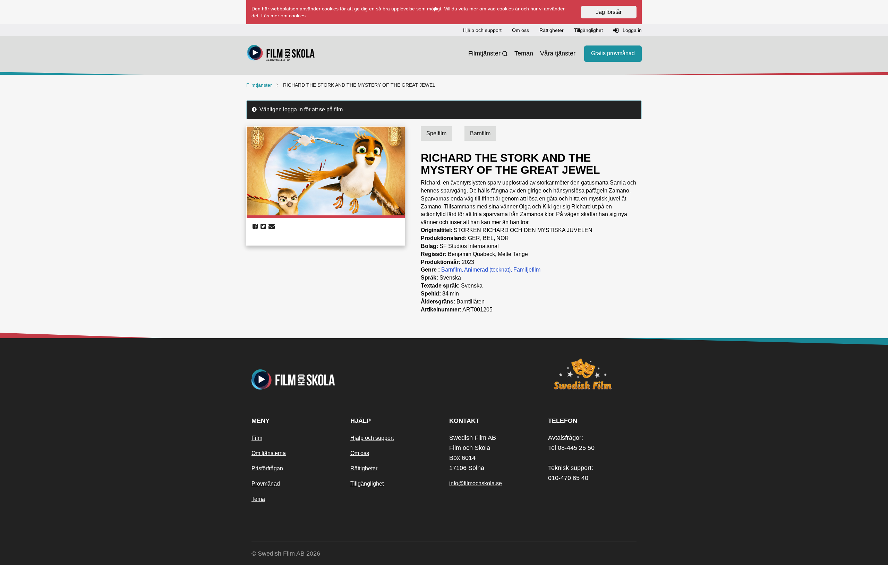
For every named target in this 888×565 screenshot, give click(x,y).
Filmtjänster (484, 53)
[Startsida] (281, 53)
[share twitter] (263, 226)
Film (256, 438)
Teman (523, 53)
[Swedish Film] (592, 374)
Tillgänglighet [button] (588, 30)
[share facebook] (255, 226)
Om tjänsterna (268, 453)
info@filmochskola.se (475, 483)
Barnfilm (451, 270)
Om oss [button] (520, 30)
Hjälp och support (372, 438)
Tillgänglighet (367, 484)
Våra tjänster (557, 53)
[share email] (271, 226)
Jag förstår (609, 12)
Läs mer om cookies (283, 15)
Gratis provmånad (613, 54)
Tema (258, 499)
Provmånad (265, 484)
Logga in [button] (631, 30)
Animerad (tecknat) (487, 270)
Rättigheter (363, 468)
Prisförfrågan (267, 468)
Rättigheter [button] (551, 30)
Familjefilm (526, 270)
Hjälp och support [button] (482, 30)
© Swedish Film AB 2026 (285, 553)
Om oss (359, 453)
